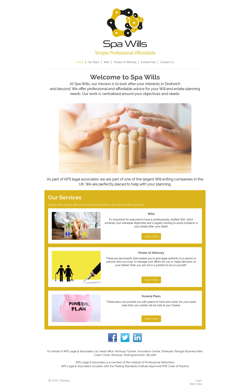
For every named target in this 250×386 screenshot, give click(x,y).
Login (198, 380)
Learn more (151, 236)
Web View (196, 384)
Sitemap (65, 380)
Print (54, 380)
